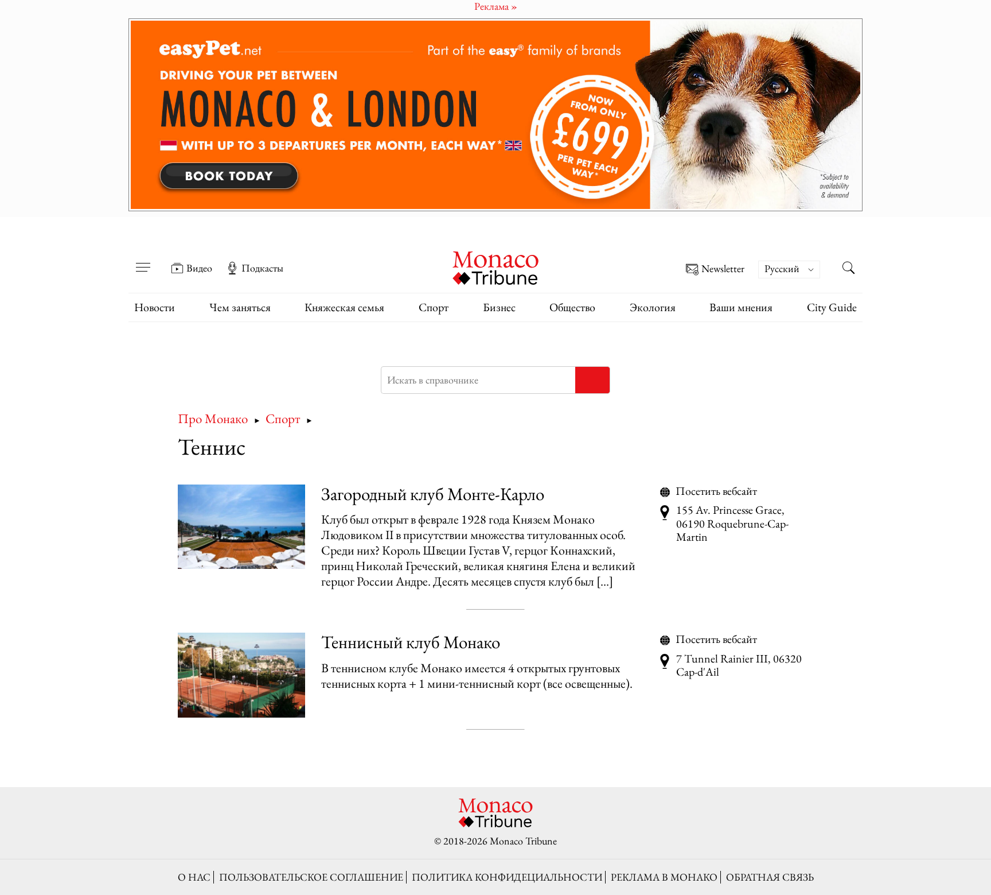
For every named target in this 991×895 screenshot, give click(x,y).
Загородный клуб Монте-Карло (432, 493)
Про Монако (213, 418)
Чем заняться (240, 307)
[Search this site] (848, 269)
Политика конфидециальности (507, 877)
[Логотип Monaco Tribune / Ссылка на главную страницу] (495, 267)
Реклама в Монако (664, 877)
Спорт (433, 307)
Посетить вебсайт (716, 491)
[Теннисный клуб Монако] (241, 675)
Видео (199, 268)
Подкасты (262, 268)
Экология (653, 307)
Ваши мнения (740, 307)
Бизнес (499, 307)
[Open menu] (142, 260)
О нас (194, 877)
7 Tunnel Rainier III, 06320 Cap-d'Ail (739, 665)
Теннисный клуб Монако (410, 641)
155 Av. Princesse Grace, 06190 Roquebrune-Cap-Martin (732, 523)
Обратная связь (770, 877)
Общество (572, 307)
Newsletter (722, 269)
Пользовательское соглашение (311, 877)
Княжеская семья (344, 307)
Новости (154, 307)
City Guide (832, 307)
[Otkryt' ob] (495, 114)
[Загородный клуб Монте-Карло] (241, 527)
